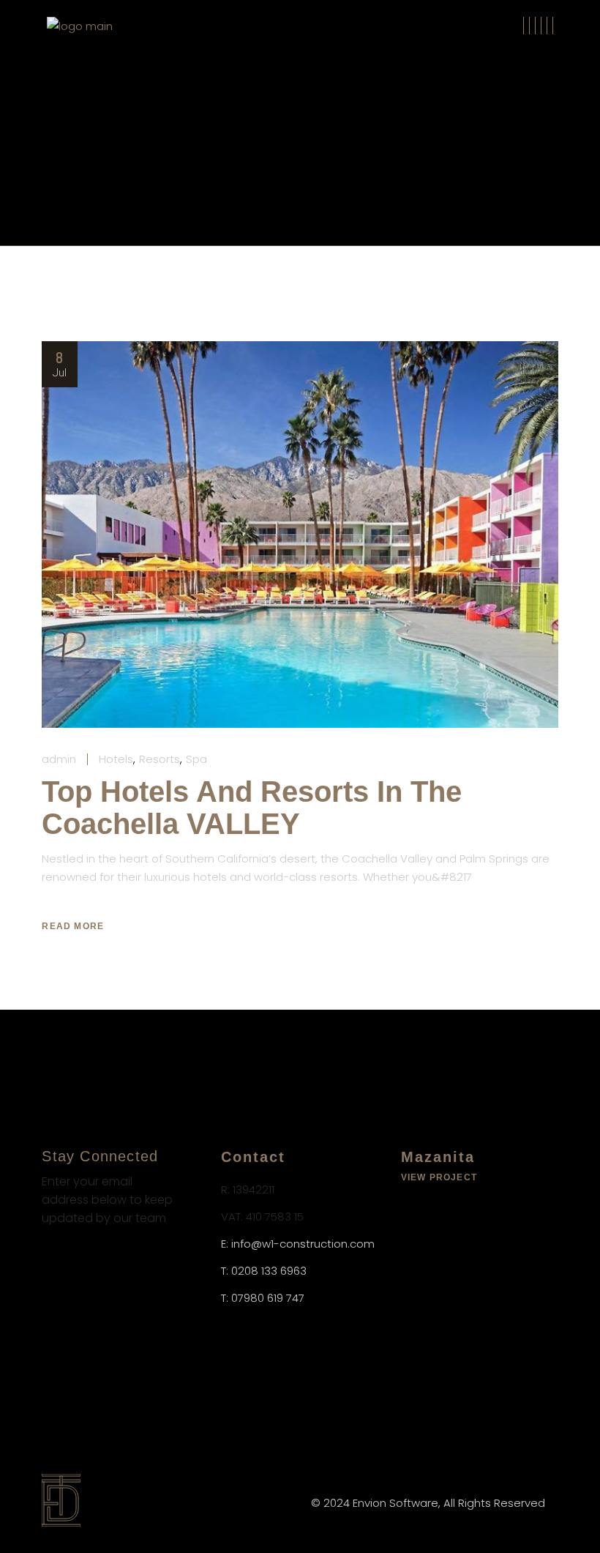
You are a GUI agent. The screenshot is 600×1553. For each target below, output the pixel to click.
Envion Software (395, 1503)
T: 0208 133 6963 (264, 1270)
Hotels (116, 759)
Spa (196, 759)
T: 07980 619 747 (262, 1298)
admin (59, 759)
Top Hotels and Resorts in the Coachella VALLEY (252, 807)
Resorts (159, 759)
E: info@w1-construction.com (298, 1243)
